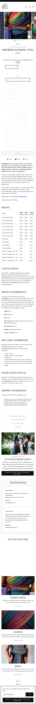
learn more (18, 640)
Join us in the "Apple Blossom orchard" (18, 700)
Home (17, 44)
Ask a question (18, 423)
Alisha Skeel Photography (20, 196)
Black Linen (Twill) (24, 67)
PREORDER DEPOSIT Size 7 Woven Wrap (18, 99)
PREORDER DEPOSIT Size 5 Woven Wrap (18, 89)
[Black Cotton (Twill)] (5, 566)
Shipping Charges (18, 419)
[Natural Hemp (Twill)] (9, 566)
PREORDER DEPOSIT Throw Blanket (18, 123)
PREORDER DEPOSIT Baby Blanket (18, 118)
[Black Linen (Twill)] (7, 566)
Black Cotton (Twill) (12, 67)
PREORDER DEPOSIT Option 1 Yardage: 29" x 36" (18, 132)
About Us (18, 684)
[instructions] (18, 585)
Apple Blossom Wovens (18, 47)
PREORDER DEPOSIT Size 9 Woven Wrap (18, 108)
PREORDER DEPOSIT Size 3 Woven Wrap (18, 80)
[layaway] (18, 619)
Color (18, 63)
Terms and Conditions (17, 402)
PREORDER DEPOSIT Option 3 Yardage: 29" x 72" (18, 142)
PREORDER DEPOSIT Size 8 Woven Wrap (18, 104)
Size (18, 76)
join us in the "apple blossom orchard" (18, 473)
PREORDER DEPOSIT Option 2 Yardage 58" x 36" (18, 137)
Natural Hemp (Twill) (18, 72)
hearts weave (5, 184)
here (23, 308)
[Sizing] (18, 654)
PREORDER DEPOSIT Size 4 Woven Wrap (18, 84)
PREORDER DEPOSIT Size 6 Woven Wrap (18, 94)
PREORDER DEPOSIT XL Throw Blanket (18, 128)
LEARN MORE (18, 606)
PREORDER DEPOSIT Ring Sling (18, 113)
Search (18, 681)
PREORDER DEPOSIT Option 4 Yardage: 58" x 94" (18, 147)
